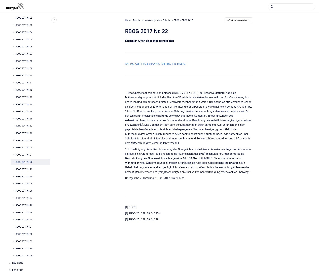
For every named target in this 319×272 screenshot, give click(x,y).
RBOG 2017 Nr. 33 (24, 241)
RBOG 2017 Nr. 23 (24, 169)
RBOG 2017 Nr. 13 (24, 97)
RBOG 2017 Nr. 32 (24, 234)
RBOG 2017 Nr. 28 (24, 205)
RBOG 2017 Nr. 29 (24, 212)
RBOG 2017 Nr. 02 (24, 18)
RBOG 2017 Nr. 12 (24, 90)
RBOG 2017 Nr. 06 (24, 46)
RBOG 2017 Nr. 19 (24, 140)
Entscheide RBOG (171, 20)
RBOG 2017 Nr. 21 (24, 155)
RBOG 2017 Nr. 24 (24, 176)
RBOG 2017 (187, 20)
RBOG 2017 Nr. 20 (24, 147)
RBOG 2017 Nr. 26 (24, 191)
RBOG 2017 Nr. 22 (24, 162)
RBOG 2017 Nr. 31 (24, 227)
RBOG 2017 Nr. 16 (24, 118)
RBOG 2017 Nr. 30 (24, 219)
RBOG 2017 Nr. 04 (24, 32)
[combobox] (291, 7)
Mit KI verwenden (238, 20)
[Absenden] (272, 6)
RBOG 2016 (17, 263)
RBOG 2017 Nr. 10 (24, 75)
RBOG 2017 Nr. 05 (24, 39)
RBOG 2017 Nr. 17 (24, 126)
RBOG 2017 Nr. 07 (24, 54)
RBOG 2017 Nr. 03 (24, 25)
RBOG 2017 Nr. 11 (24, 82)
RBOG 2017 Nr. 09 (24, 68)
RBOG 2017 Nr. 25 (24, 183)
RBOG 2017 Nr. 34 (24, 248)
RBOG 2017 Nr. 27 (24, 198)
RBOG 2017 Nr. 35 (24, 255)
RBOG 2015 (17, 270)
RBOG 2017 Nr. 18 (24, 133)
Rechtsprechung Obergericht (146, 20)
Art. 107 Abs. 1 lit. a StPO (140, 63)
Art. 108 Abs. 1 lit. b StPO (170, 63)
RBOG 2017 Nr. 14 (24, 104)
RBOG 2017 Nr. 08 (24, 61)
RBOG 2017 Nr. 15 (24, 111)
